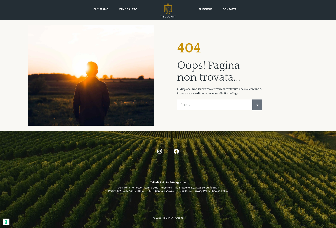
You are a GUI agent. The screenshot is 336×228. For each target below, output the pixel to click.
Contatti (229, 9)
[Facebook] (176, 151)
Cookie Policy (220, 191)
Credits (179, 217)
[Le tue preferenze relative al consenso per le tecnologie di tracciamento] (6, 222)
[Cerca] (257, 104)
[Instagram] (159, 151)
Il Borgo (205, 9)
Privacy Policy (202, 191)
